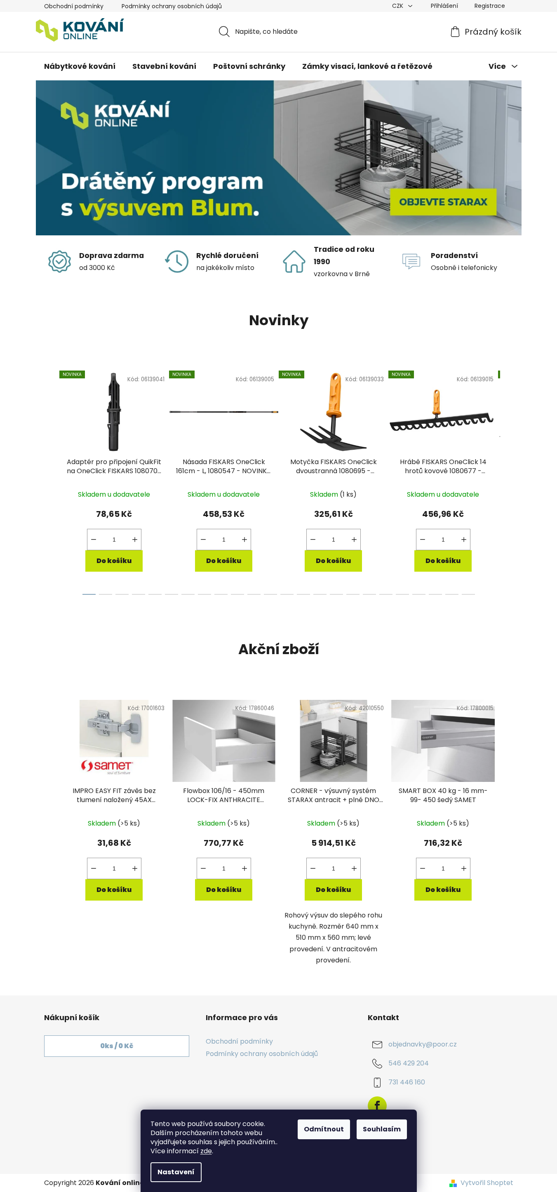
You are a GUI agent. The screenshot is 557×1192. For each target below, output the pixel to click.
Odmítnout (324, 1129)
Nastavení (176, 1172)
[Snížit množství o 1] (93, 539)
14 (320, 594)
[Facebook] (377, 1105)
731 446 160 (406, 1082)
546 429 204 (408, 1063)
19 (402, 594)
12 (287, 594)
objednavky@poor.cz (422, 1044)
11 (270, 594)
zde (206, 1151)
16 (353, 594)
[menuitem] (80, 66)
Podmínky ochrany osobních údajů (172, 6)
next (506, 480)
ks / (116, 1046)
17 (369, 594)
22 (451, 594)
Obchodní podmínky (73, 6)
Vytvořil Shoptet (487, 1182)
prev (50, 480)
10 (254, 594)
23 (468, 594)
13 (303, 594)
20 (418, 594)
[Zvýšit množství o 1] (135, 539)
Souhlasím (382, 1129)
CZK (398, 6)
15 (336, 594)
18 (385, 594)
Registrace (490, 6)
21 (435, 594)
